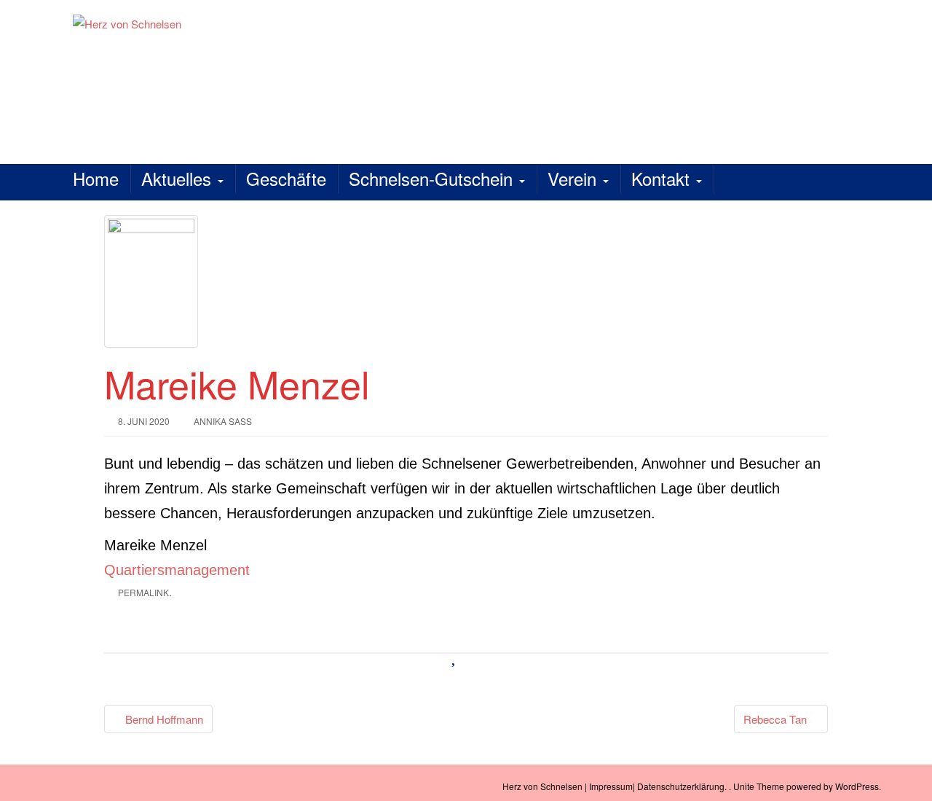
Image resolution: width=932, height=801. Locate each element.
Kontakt (663, 178)
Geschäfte (286, 178)
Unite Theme (758, 786)
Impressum (611, 786)
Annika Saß (223, 421)
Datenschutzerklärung (680, 786)
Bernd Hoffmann (162, 719)
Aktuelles (178, 178)
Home (96, 178)
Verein (574, 178)
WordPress (857, 786)
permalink (143, 592)
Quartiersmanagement (177, 570)
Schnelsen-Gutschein (433, 178)
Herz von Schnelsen (542, 786)
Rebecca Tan (776, 719)
